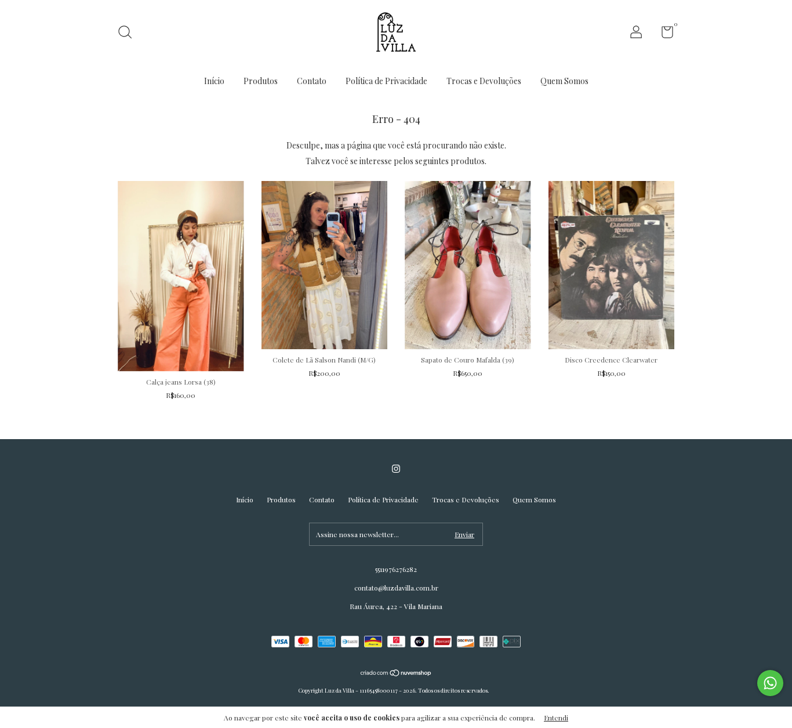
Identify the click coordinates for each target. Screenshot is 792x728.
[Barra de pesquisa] (129, 33)
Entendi (556, 717)
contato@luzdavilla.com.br (396, 587)
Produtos (261, 80)
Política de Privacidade (386, 80)
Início (214, 80)
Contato (311, 80)
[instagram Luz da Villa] (396, 468)
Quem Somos (564, 80)
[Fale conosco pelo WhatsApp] (770, 683)
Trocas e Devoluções (483, 80)
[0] (663, 34)
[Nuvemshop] (396, 673)
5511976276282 (396, 569)
